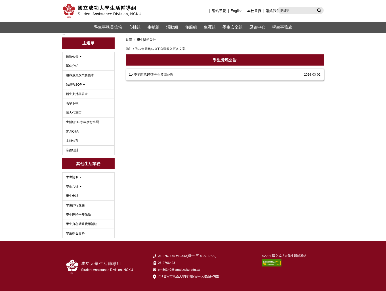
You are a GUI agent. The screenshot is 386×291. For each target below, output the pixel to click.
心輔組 (135, 27)
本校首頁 (254, 11)
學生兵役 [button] (72, 186)
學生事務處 (282, 27)
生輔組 (153, 27)
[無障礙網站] (271, 262)
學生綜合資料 (75, 233)
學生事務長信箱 (108, 27)
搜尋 (319, 10)
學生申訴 (72, 196)
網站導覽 (219, 11)
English (237, 11)
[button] (88, 56)
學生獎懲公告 (146, 39)
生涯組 (210, 27)
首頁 (129, 39)
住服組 (191, 27)
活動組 (172, 27)
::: (206, 11)
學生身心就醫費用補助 (81, 224)
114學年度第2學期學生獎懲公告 (151, 74)
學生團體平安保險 (78, 214)
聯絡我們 (273, 11)
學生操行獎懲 (75, 205)
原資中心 (257, 27)
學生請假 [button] (72, 177)
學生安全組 (232, 27)
